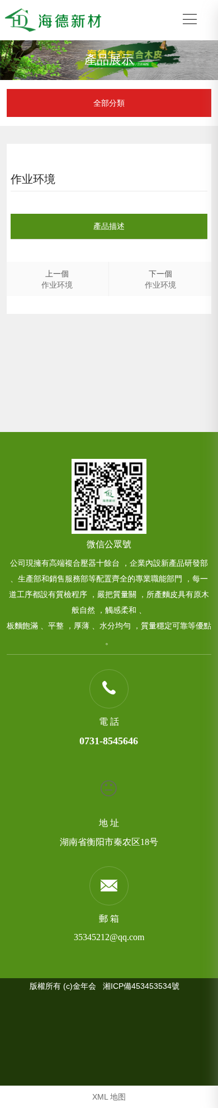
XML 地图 (109, 1096)
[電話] (109, 688)
